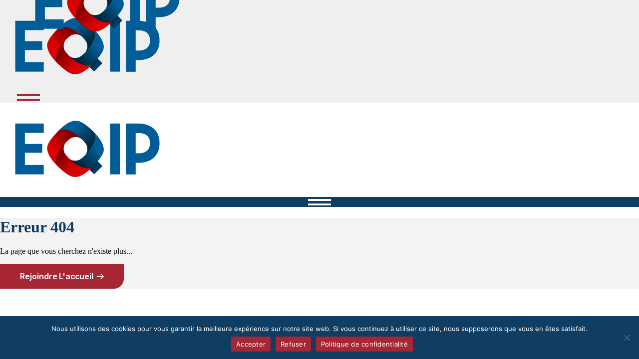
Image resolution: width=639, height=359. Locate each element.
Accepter (251, 344)
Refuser (293, 344)
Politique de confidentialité (364, 344)
